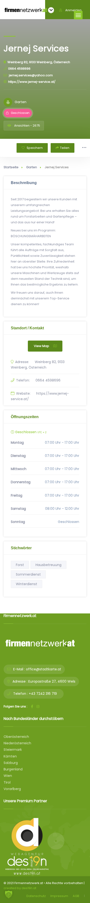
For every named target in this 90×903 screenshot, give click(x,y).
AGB (76, 896)
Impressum (59, 896)
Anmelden (73, 10)
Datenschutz (36, 896)
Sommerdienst (28, 574)
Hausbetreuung (48, 564)
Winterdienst (26, 584)
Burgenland (13, 769)
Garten (31, 167)
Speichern (34, 148)
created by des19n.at (20, 888)
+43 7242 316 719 (43, 693)
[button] (8, 894)
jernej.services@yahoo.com (30, 75)
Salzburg (11, 762)
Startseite (11, 167)
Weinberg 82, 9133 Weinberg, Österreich (38, 62)
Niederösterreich (17, 743)
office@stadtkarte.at (43, 669)
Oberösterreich (16, 736)
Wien (8, 775)
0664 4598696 (19, 68)
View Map (41, 346)
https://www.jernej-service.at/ (31, 81)
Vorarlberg (12, 788)
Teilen (64, 148)
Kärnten (10, 756)
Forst (20, 564)
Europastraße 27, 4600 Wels (51, 681)
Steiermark (13, 749)
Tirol (7, 782)
